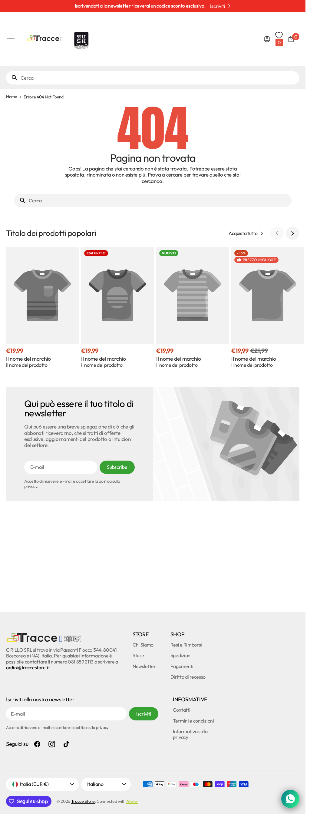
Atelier (132, 801)
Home (11, 96)
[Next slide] (292, 233)
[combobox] (158, 77)
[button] (11, 39)
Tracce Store (83, 801)
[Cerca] (12, 77)
